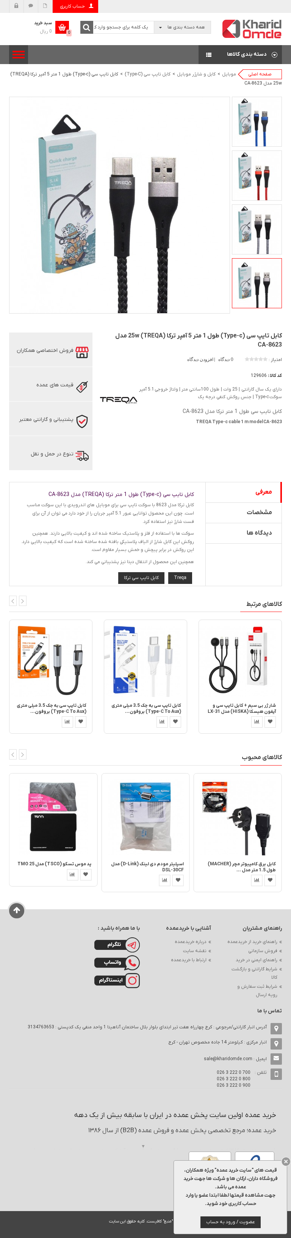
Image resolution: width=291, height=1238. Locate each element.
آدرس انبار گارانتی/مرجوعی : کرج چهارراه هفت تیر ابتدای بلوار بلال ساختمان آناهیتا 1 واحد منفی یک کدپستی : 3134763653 (147, 1027)
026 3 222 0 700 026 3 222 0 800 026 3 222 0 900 (233, 1079)
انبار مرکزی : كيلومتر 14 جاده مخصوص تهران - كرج (217, 1042)
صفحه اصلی (260, 74)
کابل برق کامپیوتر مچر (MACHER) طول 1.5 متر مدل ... (242, 867)
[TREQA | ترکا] (119, 400)
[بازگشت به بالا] (16, 911)
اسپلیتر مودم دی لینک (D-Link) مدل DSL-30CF (147, 867)
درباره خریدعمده (191, 942)
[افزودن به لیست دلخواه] (80, 722)
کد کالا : (275, 376)
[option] (257, 122)
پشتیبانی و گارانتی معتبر (46, 419)
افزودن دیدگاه (200, 359)
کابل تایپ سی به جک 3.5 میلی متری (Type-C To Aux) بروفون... (51, 708)
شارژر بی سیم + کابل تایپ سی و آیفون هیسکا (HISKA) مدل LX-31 (242, 708)
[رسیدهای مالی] (45, 6)
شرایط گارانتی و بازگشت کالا (254, 973)
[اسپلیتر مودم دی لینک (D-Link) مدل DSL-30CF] (145, 817)
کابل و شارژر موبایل (196, 74)
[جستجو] (86, 27)
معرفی (263, 492)
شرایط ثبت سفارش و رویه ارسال (257, 991)
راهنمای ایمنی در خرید (256, 960)
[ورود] (16, 6)
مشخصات (259, 512)
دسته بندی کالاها (240, 55)
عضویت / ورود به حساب (230, 1222)
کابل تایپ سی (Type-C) (148, 74)
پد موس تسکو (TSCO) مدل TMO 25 (54, 864)
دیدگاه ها (259, 533)
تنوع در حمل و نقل (52, 454)
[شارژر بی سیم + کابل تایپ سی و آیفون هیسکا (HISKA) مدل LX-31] (240, 661)
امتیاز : (275, 360)
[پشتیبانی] (31, 6)
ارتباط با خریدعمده (189, 960)
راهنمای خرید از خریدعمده (252, 942)
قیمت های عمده (55, 385)
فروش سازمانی (262, 951)
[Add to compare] (67, 722)
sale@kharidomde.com (228, 1059)
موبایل (229, 74)
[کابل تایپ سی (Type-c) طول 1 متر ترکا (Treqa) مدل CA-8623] (257, 122)
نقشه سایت (195, 951)
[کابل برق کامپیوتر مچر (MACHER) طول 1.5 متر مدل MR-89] (238, 817)
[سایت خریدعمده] (252, 28)
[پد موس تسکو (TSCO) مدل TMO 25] (53, 817)
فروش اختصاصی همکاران (45, 350)
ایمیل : (235, 1059)
